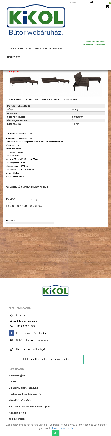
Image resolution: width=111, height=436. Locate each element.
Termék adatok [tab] (15, 99)
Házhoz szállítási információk (25, 394)
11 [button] (65, 96)
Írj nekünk (21, 315)
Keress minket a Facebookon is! (33, 333)
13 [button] (73, 96)
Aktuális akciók (17, 413)
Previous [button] (6, 81)
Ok (55, 433)
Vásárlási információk (21, 400)
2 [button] (29, 96)
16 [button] (86, 96)
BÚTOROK (11, 49)
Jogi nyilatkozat (17, 419)
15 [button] (82, 96)
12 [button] (69, 96)
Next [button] (104, 81)
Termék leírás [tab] (32, 99)
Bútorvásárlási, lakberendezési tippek (30, 406)
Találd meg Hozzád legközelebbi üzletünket (46, 359)
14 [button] (77, 96)
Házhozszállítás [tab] (70, 99)
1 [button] (25, 96)
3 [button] (33, 96)
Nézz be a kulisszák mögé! (30, 349)
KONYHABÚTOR (25, 49)
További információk (62, 428)
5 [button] (41, 96)
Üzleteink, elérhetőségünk (23, 388)
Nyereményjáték (18, 375)
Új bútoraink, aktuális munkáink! (33, 340)
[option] (24, 81)
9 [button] (57, 96)
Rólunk (13, 382)
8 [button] (53, 96)
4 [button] (37, 96)
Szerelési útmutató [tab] (50, 99)
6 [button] (45, 96)
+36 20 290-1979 (23, 323)
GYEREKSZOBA (40, 49)
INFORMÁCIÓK (55, 49)
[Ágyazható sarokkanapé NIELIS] (24, 81)
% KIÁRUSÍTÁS (13, 72)
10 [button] (61, 96)
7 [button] (49, 96)
